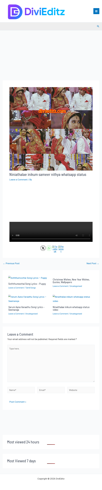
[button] (98, 26)
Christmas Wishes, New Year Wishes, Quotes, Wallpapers (71, 281)
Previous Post (11, 263)
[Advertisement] (51, 59)
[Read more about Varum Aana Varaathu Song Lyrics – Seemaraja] (28, 299)
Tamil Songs (30, 288)
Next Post (93, 263)
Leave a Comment (18, 179)
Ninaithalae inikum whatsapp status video (71, 308)
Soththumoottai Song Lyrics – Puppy (27, 283)
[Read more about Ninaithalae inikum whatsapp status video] (73, 299)
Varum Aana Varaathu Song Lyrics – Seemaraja (26, 308)
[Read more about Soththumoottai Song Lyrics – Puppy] (27, 277)
